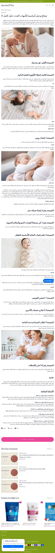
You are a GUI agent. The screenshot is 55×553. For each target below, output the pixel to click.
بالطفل (18, 235)
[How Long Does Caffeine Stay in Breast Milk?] (9, 472)
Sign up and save (6, 538)
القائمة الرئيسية (4, 531)
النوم (50, 182)
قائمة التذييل (3, 535)
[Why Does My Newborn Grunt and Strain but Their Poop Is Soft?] (9, 486)
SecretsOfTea (7, 5)
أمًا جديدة (48, 66)
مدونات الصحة (8, 9)
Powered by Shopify (27, 551)
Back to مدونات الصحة (28, 439)
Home (2, 9)
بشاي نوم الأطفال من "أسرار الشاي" (35, 190)
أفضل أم (4, 23)
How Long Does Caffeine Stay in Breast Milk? (32, 469)
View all (50, 448)
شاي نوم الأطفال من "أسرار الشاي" (25, 196)
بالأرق (20, 20)
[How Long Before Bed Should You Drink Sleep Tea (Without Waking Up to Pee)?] (9, 458)
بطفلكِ (35, 79)
